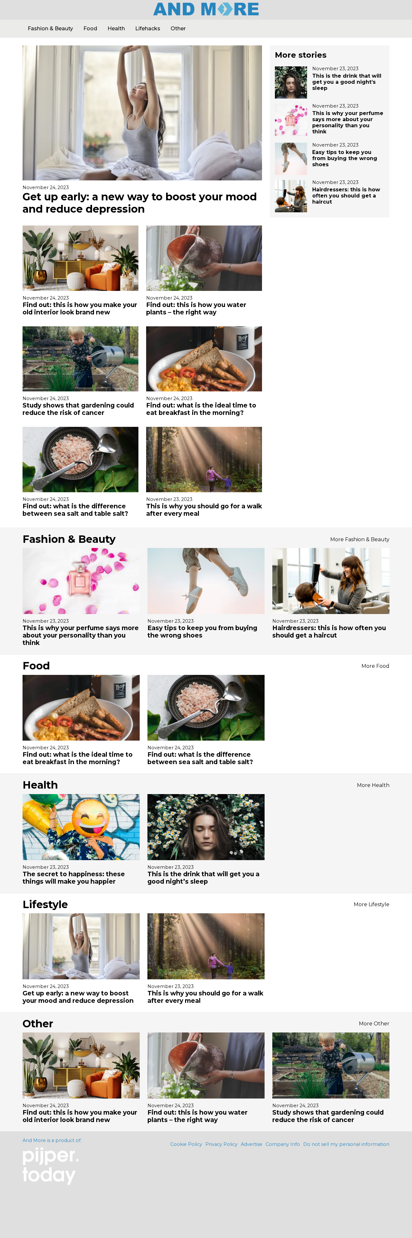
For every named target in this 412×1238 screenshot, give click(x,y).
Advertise (251, 1144)
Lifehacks (147, 28)
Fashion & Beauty (50, 28)
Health (116, 28)
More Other (374, 1024)
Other (178, 28)
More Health (373, 785)
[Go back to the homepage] (205, 13)
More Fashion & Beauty (359, 539)
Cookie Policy (186, 1144)
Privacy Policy (221, 1144)
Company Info (283, 1144)
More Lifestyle (371, 904)
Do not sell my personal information (346, 1144)
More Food (375, 666)
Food (90, 28)
